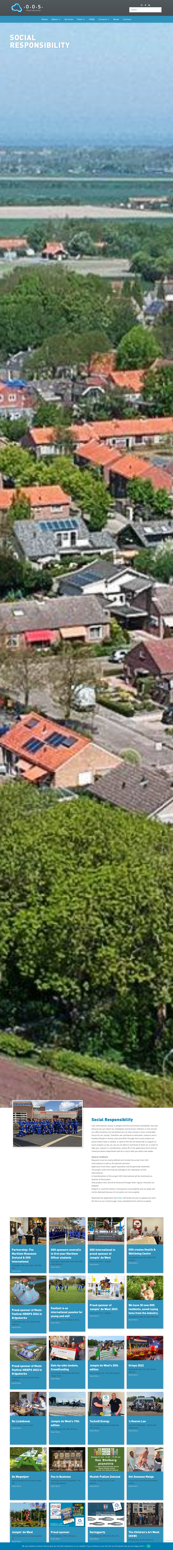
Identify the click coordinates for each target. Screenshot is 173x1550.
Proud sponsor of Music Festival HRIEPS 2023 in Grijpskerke (27, 1369)
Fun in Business (61, 1476)
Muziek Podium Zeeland (105, 1476)
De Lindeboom (21, 1421)
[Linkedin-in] (149, 5)
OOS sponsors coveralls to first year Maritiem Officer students (66, 1253)
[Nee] (170, 1546)
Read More (16, 1271)
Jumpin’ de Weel (22, 1532)
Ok (148, 1546)
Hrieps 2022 (136, 1365)
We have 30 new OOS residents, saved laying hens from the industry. (143, 1309)
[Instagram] (141, 5)
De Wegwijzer (20, 1476)
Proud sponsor (60, 1532)
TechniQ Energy (99, 1421)
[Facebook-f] (145, 5)
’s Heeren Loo (137, 1421)
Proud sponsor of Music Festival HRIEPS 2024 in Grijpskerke (27, 1313)
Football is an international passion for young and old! (67, 1312)
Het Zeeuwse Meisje (141, 1476)
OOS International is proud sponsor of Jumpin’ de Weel (102, 1253)
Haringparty (97, 1532)
